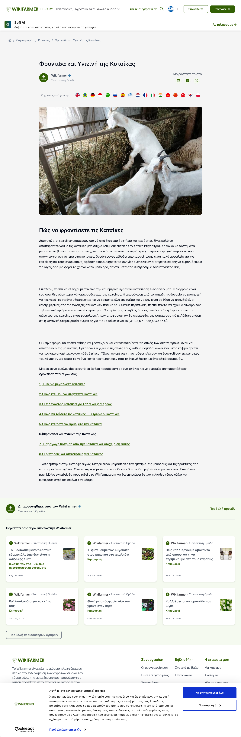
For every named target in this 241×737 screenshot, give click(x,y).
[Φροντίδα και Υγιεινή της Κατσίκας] (130, 95)
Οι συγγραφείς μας (154, 667)
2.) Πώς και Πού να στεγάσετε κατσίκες (68, 394)
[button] (173, 9)
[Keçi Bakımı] (183, 95)
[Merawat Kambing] (100, 95)
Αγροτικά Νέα (85, 9)
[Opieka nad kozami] (198, 95)
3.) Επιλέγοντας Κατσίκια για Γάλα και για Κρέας (75, 404)
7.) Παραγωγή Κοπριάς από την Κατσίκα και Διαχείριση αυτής (84, 444)
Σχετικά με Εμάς (186, 667)
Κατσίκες (44, 40)
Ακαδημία (211, 675)
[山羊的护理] (175, 95)
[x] (197, 81)
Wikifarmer (59, 75)
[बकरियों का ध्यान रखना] (160, 95)
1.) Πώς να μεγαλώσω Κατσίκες (62, 384)
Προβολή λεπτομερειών (65, 729)
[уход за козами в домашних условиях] (115, 95)
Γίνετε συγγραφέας (142, 9)
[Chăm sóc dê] (168, 95)
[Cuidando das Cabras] (85, 95)
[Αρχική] (9, 40)
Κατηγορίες (64, 9)
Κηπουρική (94, 559)
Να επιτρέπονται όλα (210, 692)
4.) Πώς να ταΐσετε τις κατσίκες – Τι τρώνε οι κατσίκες (79, 414)
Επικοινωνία (183, 675)
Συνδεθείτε (196, 9)
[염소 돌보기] (190, 95)
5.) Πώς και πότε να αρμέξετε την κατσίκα (70, 424)
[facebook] (188, 81)
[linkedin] (178, 81)
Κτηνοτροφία (25, 40)
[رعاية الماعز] (107, 95)
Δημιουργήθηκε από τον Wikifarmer (47, 506)
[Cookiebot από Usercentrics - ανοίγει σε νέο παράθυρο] (24, 729)
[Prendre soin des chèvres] (145, 95)
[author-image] (10, 508)
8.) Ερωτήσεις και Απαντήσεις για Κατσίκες (71, 454)
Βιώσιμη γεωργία (20, 563)
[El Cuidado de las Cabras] (122, 95)
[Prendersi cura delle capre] (153, 95)
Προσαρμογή (207, 705)
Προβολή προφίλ (222, 509)
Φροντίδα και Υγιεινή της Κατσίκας (78, 40)
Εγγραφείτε (222, 9)
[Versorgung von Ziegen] (92, 95)
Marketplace (212, 667)
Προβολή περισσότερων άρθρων (33, 635)
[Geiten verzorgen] (138, 95)
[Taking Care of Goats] (77, 95)
